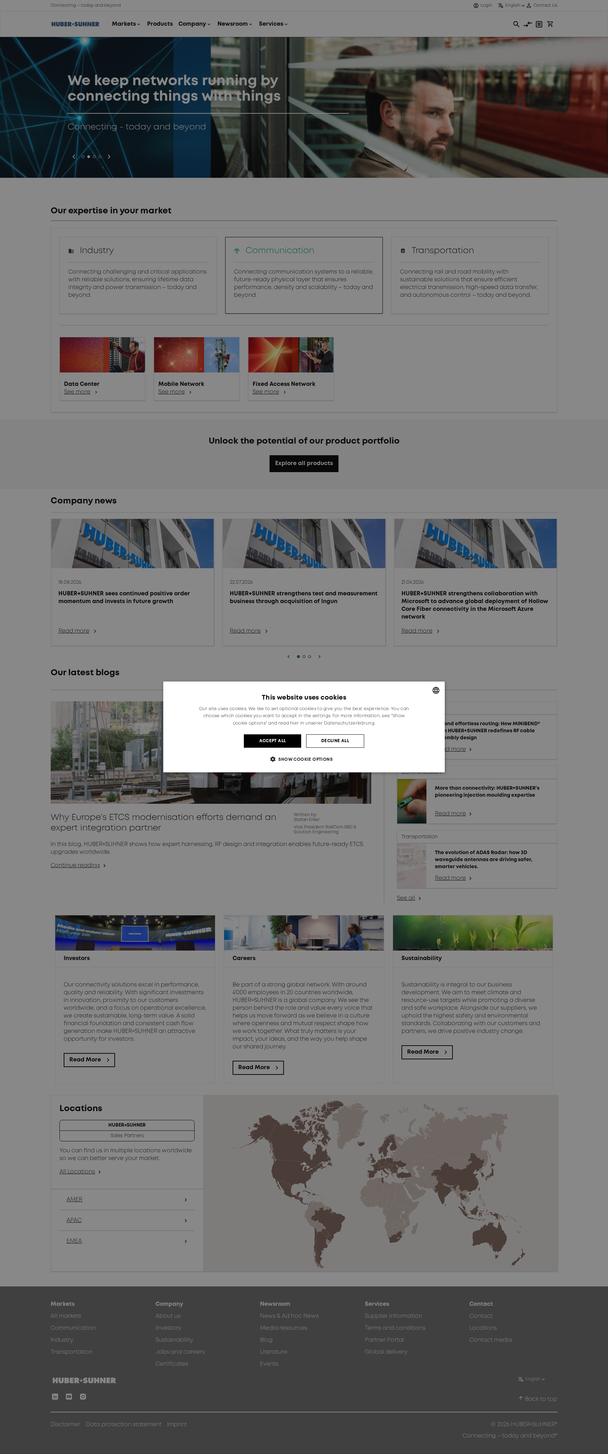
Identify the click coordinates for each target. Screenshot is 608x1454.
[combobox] (435, 690)
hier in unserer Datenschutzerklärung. (332, 723)
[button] (304, 759)
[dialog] (304, 727)
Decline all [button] (335, 741)
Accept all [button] (272, 741)
